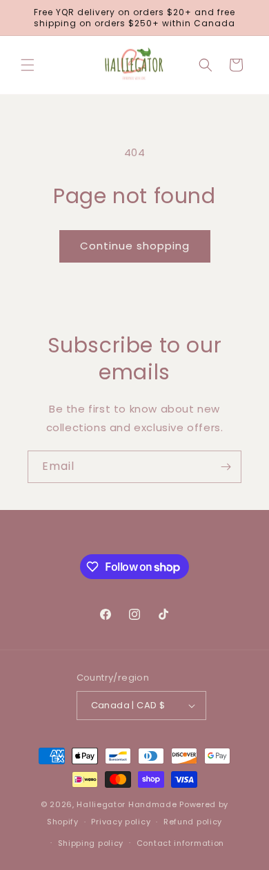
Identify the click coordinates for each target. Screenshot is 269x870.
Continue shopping (135, 245)
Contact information (180, 843)
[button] (27, 65)
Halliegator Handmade (127, 804)
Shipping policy (91, 843)
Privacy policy (120, 821)
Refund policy (192, 821)
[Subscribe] (225, 467)
